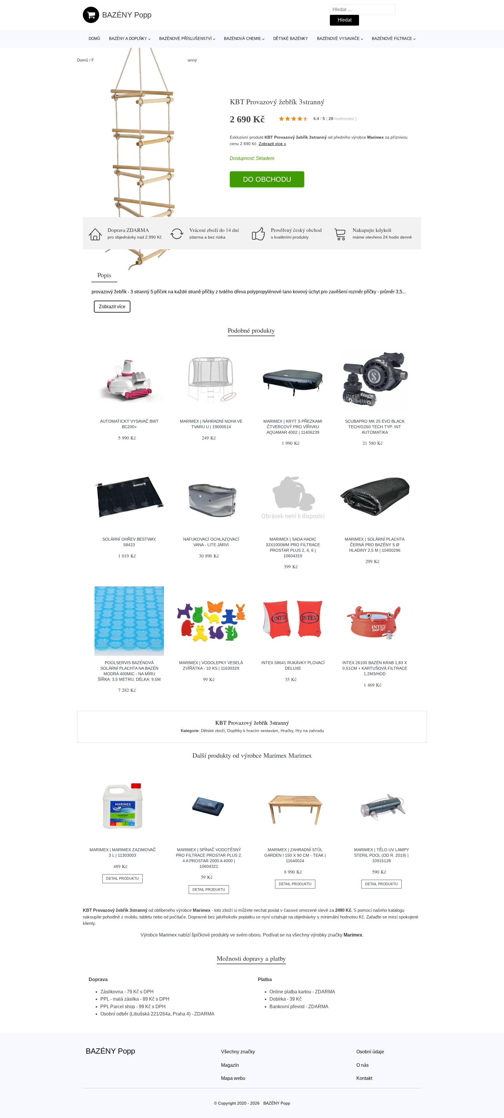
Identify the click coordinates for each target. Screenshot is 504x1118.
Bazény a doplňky (128, 38)
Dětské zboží (213, 730)
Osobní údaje (370, 1051)
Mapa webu (233, 1078)
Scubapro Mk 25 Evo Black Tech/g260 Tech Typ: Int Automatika (375, 426)
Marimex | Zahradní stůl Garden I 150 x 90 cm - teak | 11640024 (295, 855)
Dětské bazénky (290, 38)
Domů (94, 38)
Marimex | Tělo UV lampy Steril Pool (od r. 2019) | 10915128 (381, 855)
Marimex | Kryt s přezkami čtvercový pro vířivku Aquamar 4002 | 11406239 (292, 426)
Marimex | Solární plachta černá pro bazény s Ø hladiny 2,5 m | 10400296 (375, 544)
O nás (362, 1065)
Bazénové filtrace (392, 38)
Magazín (230, 1065)
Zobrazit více (112, 306)
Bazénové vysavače (338, 38)
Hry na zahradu (309, 730)
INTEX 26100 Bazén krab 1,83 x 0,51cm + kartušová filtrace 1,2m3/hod (374, 668)
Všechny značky (238, 1051)
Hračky (287, 730)
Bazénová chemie (242, 38)
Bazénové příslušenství (185, 38)
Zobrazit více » (272, 143)
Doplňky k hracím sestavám (252, 730)
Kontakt (364, 1078)
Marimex (375, 137)
